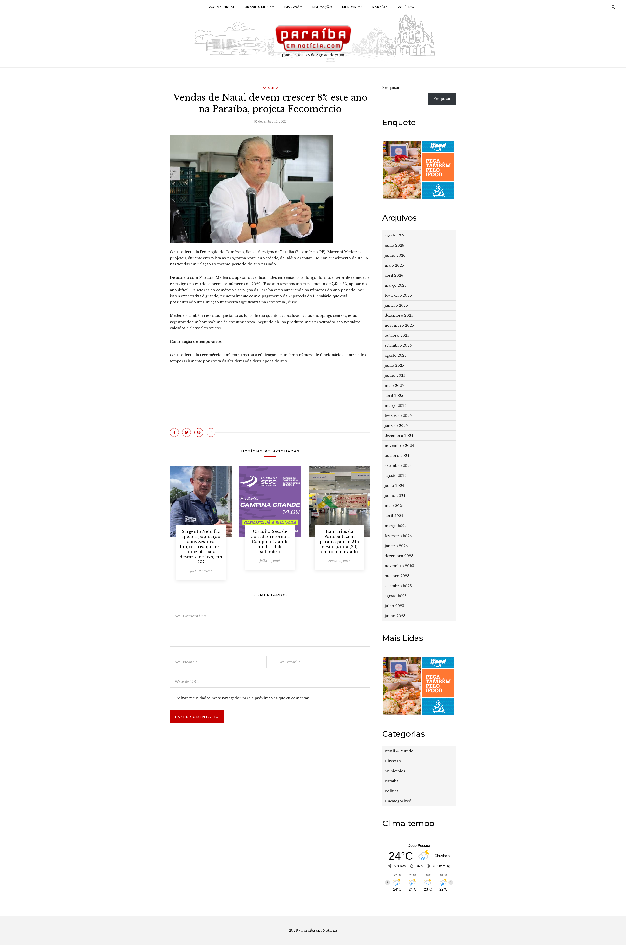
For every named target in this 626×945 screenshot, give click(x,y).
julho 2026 (394, 245)
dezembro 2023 (399, 556)
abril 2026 (394, 275)
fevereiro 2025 (398, 415)
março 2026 (396, 285)
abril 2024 (394, 516)
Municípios (352, 7)
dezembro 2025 (399, 315)
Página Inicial (222, 7)
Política (406, 7)
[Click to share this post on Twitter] (186, 432)
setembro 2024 (398, 465)
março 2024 (396, 526)
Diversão (293, 7)
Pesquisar (391, 88)
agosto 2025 (395, 355)
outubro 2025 (397, 335)
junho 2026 (395, 255)
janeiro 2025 (396, 425)
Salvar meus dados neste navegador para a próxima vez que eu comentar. (243, 698)
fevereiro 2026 (398, 295)
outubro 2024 (397, 455)
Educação (322, 7)
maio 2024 (394, 506)
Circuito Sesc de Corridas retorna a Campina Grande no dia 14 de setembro (270, 541)
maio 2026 (394, 265)
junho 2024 (395, 496)
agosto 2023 (396, 596)
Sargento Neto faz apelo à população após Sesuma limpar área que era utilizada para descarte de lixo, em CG (201, 546)
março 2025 (395, 405)
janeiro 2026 (396, 305)
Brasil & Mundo (260, 7)
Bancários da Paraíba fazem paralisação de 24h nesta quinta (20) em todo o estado (339, 541)
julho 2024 (394, 485)
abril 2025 (394, 395)
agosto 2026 (396, 235)
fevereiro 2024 (398, 536)
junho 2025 (395, 375)
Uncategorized (398, 801)
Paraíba (380, 7)
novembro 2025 (399, 325)
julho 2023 (394, 606)
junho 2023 (395, 616)
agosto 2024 (396, 475)
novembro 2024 (399, 445)
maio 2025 (394, 385)
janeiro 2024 (396, 546)
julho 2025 (394, 365)
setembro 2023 (398, 586)
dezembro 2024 (399, 435)
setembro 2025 (398, 345)
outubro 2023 (397, 576)
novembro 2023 (399, 566)
